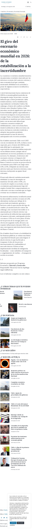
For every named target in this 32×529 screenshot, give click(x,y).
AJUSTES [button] (12, 525)
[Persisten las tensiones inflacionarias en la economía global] (4, 440)
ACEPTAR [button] (13, 523)
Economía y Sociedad (13, 11)
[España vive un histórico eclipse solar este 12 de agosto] (4, 363)
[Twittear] (24, 37)
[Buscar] (31, 2)
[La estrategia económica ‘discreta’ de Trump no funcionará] (4, 343)
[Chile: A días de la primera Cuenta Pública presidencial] (4, 451)
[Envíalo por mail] (18, 37)
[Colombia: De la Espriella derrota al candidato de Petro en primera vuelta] (4, 429)
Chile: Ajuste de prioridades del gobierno (19, 394)
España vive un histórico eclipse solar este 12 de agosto (19, 361)
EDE (15, 33)
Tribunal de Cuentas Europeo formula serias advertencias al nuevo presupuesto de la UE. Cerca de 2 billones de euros (19, 462)
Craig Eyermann (15, 295)
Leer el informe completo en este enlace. (15, 274)
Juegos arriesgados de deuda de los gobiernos (18, 292)
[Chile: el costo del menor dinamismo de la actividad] (4, 407)
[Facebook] (26, 7)
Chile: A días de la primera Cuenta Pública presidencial (20, 449)
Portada (22, 11)
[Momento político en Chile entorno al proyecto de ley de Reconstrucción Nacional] (4, 374)
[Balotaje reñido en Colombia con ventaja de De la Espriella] (4, 418)
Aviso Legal (3, 523)
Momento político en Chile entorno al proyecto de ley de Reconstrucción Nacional (20, 373)
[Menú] (28, 2)
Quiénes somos (4, 520)
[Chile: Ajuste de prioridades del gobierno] (4, 396)
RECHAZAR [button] (20, 523)
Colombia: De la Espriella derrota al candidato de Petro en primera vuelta (19, 427)
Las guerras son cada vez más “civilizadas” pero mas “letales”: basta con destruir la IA (20, 306)
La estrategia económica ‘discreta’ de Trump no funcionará (19, 341)
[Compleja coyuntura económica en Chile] (4, 385)
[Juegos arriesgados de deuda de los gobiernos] (4, 295)
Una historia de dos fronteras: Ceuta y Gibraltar (17, 330)
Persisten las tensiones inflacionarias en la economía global (19, 438)
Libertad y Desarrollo (17, 265)
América (3, 11)
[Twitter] (28, 7)
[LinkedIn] (30, 7)
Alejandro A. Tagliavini (17, 312)
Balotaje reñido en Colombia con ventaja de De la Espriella (19, 416)
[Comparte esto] (21, 37)
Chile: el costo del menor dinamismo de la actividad (20, 405)
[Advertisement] (12, 280)
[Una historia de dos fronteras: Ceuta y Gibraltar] (4, 332)
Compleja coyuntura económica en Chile (18, 383)
